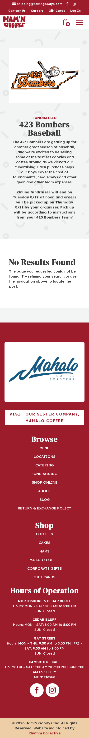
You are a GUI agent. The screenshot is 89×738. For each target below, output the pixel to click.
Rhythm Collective (44, 733)
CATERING (44, 465)
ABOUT (44, 491)
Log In (75, 10)
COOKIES (44, 534)
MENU (44, 448)
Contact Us (17, 10)
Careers (37, 10)
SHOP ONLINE (44, 482)
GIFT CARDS (44, 577)
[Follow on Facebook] (37, 690)
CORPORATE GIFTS (44, 568)
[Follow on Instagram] (52, 690)
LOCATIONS (45, 456)
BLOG (44, 499)
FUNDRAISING (44, 473)
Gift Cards (57, 10)
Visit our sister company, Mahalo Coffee (44, 417)
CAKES (45, 542)
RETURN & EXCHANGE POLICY (44, 508)
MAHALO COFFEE (44, 560)
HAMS (44, 551)
